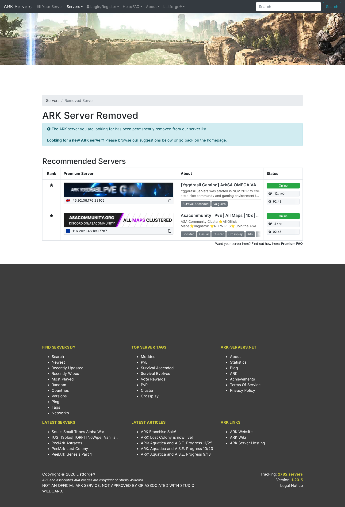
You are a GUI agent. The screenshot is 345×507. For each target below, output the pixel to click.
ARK (233, 373)
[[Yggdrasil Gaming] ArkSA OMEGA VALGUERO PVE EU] (118, 190)
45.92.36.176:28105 (88, 200)
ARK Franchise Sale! (158, 431)
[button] (169, 200)
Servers (73, 6)
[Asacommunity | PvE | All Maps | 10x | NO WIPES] (118, 220)
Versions (59, 396)
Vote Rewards (153, 379)
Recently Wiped (65, 373)
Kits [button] (250, 234)
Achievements (242, 379)
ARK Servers (17, 6)
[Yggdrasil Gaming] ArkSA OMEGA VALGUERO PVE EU (235, 184)
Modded (148, 356)
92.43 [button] (277, 201)
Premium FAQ (292, 244)
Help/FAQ (131, 6)
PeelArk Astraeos (67, 443)
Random (59, 384)
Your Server (52, 6)
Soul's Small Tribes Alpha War (78, 431)
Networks (60, 413)
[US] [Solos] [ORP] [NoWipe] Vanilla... (85, 437)
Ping (55, 401)
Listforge (84, 474)
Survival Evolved (155, 373)
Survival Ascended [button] (196, 204)
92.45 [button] (277, 232)
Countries (60, 390)
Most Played (63, 379)
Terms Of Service (245, 384)
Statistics (238, 362)
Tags (56, 407)
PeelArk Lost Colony (70, 448)
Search (332, 6)
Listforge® (172, 6)
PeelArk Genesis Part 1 (72, 454)
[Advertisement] (172, 81)
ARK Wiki (238, 437)
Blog (234, 367)
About (151, 6)
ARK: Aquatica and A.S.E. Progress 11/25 (176, 443)
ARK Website (241, 431)
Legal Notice (291, 485)
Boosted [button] (189, 234)
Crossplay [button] (235, 234)
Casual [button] (204, 234)
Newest (58, 362)
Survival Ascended (157, 367)
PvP (144, 384)
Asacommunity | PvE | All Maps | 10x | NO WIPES (229, 215)
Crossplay (150, 396)
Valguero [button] (219, 204)
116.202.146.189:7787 (89, 231)
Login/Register (102, 6)
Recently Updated (68, 367)
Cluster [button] (219, 234)
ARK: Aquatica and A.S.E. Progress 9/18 (176, 454)
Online (283, 185)
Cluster (147, 390)
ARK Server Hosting (247, 443)
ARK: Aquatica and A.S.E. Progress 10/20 (177, 448)
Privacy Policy (242, 390)
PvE (144, 362)
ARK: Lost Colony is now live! (167, 437)
